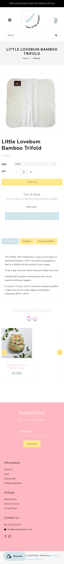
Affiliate (36, 58)
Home (26, 58)
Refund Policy (10, 499)
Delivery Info (10, 478)
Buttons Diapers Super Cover (16, 366)
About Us (8, 469)
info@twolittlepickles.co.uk (19, 529)
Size (4, 164)
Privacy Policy (10, 508)
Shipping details (46, 241)
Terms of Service (11, 503)
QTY (4, 171)
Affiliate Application (13, 483)
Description (10, 241)
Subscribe (32, 443)
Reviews (27, 241)
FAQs (6, 474)
